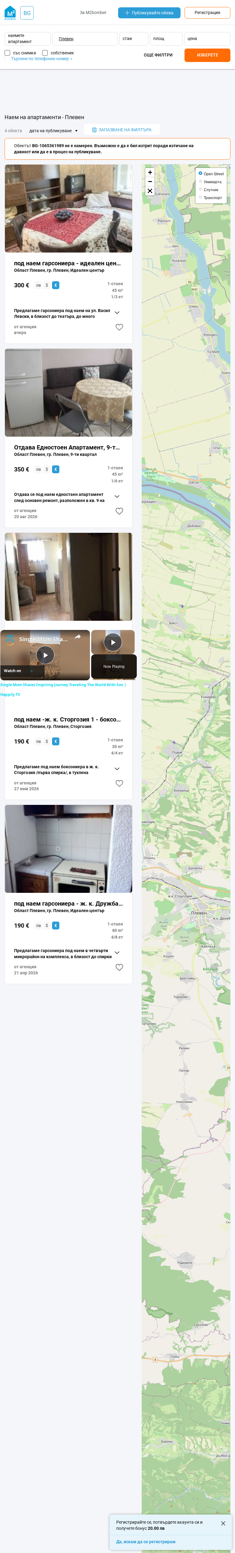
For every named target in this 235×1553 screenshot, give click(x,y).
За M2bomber (93, 12)
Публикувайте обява (152, 12)
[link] (10, 640)
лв (38, 285)
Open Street (214, 173)
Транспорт (213, 197)
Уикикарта (213, 181)
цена (192, 38)
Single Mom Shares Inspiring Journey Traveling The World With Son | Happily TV (44, 639)
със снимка (24, 52)
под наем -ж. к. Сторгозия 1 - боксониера (68, 719)
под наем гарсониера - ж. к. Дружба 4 (68, 903)
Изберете (207, 55)
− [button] (150, 181)
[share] (77, 636)
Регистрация (207, 12)
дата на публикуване (50, 131)
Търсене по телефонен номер (40, 58)
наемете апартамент (20, 38)
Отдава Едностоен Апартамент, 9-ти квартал (68, 447)
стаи (127, 38)
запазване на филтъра (125, 129)
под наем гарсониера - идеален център (68, 263)
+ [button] (150, 172)
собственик (62, 52)
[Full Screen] (150, 190)
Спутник (211, 189)
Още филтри (158, 55)
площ (158, 38)
